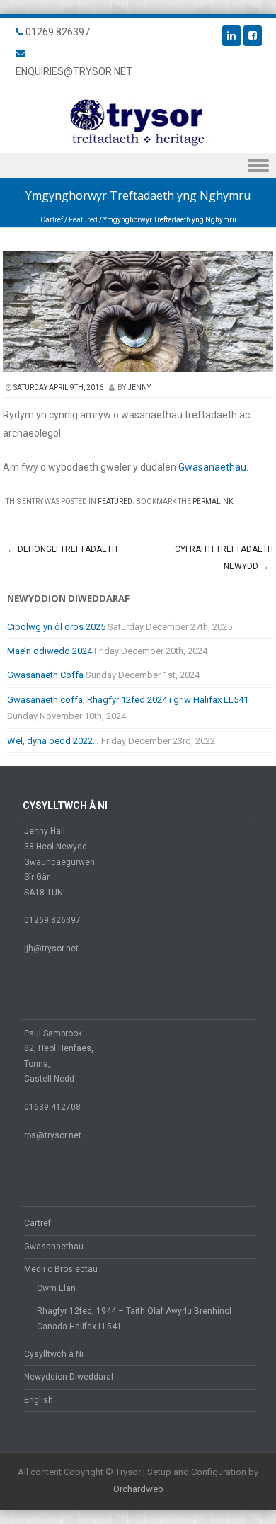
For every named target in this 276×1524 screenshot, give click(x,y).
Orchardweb (138, 1489)
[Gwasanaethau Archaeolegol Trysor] (138, 143)
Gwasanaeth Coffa (45, 675)
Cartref (51, 220)
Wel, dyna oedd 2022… (53, 740)
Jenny (139, 387)
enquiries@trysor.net (74, 71)
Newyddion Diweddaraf (69, 1377)
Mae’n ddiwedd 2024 (49, 651)
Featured (83, 220)
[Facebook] (252, 35)
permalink (212, 501)
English (38, 1400)
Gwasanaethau (54, 1246)
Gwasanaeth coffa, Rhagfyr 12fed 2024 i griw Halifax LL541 (127, 699)
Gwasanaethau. (213, 467)
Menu (138, 165)
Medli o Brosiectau (61, 1269)
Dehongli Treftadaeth (62, 549)
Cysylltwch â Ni (54, 1354)
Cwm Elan (56, 1288)
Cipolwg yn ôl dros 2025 (56, 626)
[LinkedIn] (231, 35)
